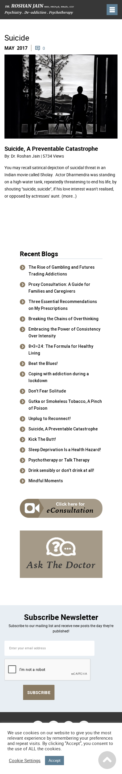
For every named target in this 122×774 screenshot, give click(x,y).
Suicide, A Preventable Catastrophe (51, 149)
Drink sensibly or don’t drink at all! (61, 470)
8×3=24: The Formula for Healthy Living (60, 349)
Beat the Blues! (43, 363)
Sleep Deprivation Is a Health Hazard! (64, 449)
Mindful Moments (45, 480)
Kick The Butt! (42, 439)
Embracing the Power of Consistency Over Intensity (64, 332)
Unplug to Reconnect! (49, 418)
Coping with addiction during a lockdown (58, 377)
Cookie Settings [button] (25, 760)
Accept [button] (54, 760)
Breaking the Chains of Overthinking (63, 318)
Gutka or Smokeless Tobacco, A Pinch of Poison (65, 405)
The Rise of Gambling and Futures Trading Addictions (61, 270)
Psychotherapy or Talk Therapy (58, 460)
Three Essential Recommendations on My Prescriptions (62, 305)
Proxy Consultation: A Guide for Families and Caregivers (59, 288)
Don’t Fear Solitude (47, 391)
